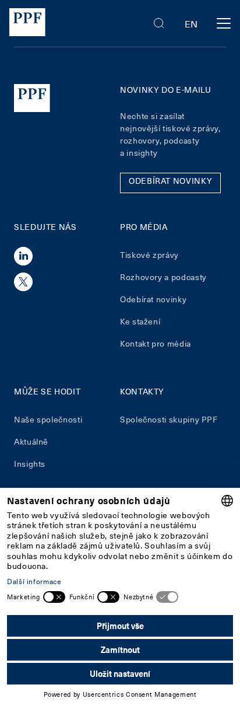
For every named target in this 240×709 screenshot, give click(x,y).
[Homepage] (27, 23)
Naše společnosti (48, 419)
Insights (29, 463)
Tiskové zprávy (149, 255)
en (191, 23)
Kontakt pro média (155, 343)
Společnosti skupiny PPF (169, 419)
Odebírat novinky (153, 299)
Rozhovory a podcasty (163, 277)
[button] (159, 23)
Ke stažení (140, 321)
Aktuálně (31, 441)
